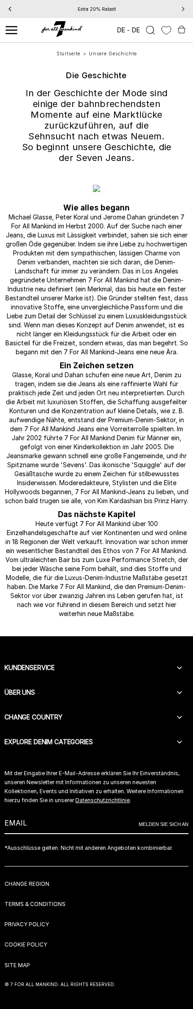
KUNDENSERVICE (29, 667)
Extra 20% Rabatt (97, 9)
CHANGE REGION (26, 883)
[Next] (183, 9)
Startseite (68, 53)
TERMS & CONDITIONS (35, 904)
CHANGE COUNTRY (33, 717)
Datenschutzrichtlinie (102, 800)
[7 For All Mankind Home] (62, 30)
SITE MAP (17, 965)
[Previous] (10, 9)
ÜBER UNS (19, 692)
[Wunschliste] (166, 30)
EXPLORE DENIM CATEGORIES (48, 742)
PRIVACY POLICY (26, 924)
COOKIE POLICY (25, 944)
